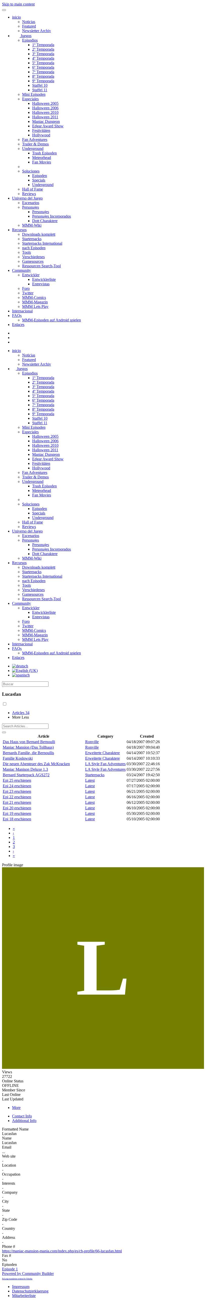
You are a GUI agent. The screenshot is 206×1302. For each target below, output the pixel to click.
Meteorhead (41, 157)
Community (21, 270)
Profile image (12, 865)
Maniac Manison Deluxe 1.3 (25, 769)
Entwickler (30, 275)
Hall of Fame (32, 189)
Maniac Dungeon (46, 121)
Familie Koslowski (18, 758)
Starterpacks (31, 239)
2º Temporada (43, 49)
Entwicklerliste (44, 279)
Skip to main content (18, 4)
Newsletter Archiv (36, 31)
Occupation (11, 1174)
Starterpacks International (42, 243)
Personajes (30, 207)
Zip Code (9, 1219)
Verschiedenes (33, 257)
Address (8, 1237)
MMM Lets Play (35, 306)
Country (8, 1228)
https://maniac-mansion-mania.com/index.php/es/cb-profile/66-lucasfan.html (62, 1251)
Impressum (20, 1286)
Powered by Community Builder (28, 1273)
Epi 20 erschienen (17, 808)
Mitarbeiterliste (24, 1295)
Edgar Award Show (48, 126)
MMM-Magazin (35, 302)
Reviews (29, 194)
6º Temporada (43, 67)
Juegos (25, 36)
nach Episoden (33, 248)
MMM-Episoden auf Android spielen (51, 320)
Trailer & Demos (35, 144)
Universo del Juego (27, 198)
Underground (32, 148)
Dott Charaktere (45, 221)
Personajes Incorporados (51, 216)
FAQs (17, 315)
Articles (20, 713)
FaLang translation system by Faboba (17, 1279)
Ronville (92, 742)
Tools (26, 252)
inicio (16, 17)
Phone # (8, 1246)
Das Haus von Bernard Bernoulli (29, 742)
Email (6, 1147)
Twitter (27, 293)
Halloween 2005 (45, 103)
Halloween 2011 (45, 117)
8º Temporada (43, 76)
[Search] (4, 732)
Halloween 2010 (45, 112)
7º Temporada (43, 72)
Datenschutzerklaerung (30, 1291)
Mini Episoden (33, 94)
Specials (38, 180)
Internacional (22, 311)
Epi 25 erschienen (17, 780)
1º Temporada (43, 45)
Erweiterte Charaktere (102, 753)
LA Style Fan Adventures (105, 764)
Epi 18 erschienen (17, 819)
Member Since (13, 1090)
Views (7, 1072)
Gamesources (32, 261)
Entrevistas (40, 284)
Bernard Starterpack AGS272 (26, 775)
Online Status (12, 1081)
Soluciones (30, 171)
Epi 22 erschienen (17, 797)
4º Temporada (43, 58)
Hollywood (41, 135)
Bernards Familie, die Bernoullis (28, 753)
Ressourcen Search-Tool (41, 266)
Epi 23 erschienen (17, 791)
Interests (8, 1183)
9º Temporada (43, 81)
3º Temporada (43, 54)
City (5, 1201)
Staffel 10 (39, 85)
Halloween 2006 (45, 108)
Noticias (28, 22)
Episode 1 (10, 1269)
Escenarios (30, 203)
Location (9, 1165)
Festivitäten (41, 130)
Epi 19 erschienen (17, 813)
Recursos (19, 230)
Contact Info (22, 1116)
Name (7, 1138)
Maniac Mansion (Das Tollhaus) (28, 747)
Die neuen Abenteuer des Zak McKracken (36, 764)
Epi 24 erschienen (17, 786)
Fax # (6, 1255)
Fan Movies (41, 162)
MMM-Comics (34, 297)
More (16, 1107)
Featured (29, 26)
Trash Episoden (44, 153)
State (6, 1210)
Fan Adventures (34, 139)
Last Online (11, 1094)
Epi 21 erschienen (17, 802)
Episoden (39, 175)
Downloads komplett (38, 234)
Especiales (30, 99)
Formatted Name (15, 1129)
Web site (9, 1156)
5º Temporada (43, 63)
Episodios (30, 40)
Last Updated (12, 1099)
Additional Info (24, 1120)
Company (10, 1192)
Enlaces (18, 324)
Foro (26, 288)
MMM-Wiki (31, 225)
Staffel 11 (39, 90)
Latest (90, 780)
